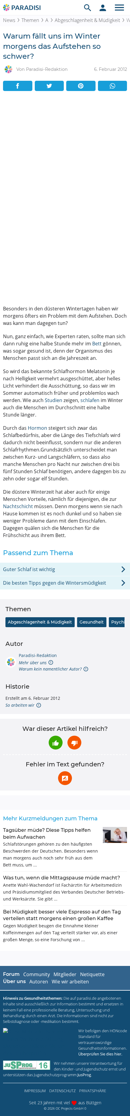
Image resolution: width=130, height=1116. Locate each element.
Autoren (38, 981)
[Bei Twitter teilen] (49, 86)
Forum (11, 974)
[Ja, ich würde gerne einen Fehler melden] (65, 778)
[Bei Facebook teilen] (17, 86)
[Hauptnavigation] (119, 7)
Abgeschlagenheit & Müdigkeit (87, 20)
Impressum (35, 1090)
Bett (97, 343)
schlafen (89, 400)
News (9, 20)
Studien (53, 400)
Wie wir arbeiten (70, 981)
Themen (30, 20)
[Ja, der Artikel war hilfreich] (56, 743)
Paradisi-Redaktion (38, 655)
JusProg (84, 1074)
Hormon (37, 428)
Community (36, 974)
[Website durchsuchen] (87, 7)
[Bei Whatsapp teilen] (112, 86)
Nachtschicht (18, 506)
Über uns (14, 981)
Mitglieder (65, 974)
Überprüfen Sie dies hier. (100, 1054)
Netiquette (92, 974)
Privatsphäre (92, 1090)
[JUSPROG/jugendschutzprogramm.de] (26, 1065)
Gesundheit (92, 622)
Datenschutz (62, 1090)
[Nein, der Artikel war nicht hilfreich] (74, 743)
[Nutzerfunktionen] (102, 7)
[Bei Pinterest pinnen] (81, 86)
